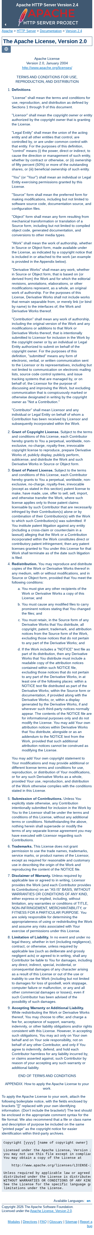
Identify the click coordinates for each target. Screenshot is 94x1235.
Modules (14, 1222)
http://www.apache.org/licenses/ (47, 68)
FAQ (43, 1222)
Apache (7, 31)
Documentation (51, 31)
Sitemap (71, 1222)
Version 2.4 (74, 31)
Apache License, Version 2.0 (51, 1211)
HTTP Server (26, 31)
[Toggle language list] (6, 49)
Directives (30, 1222)
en (88, 1201)
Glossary (55, 1222)
